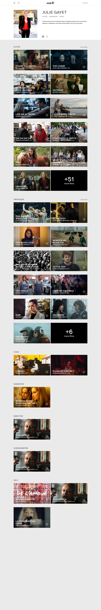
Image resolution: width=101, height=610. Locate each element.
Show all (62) (83, 47)
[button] (14, 3)
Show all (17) (84, 199)
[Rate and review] (47, 67)
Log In (85, 3)
